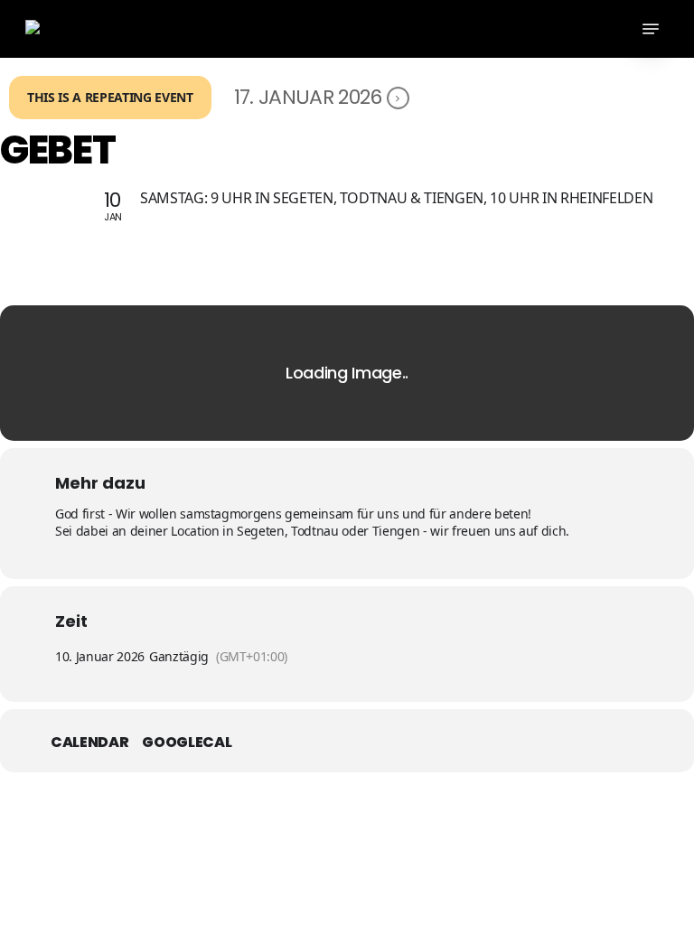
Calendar (89, 742)
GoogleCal (186, 742)
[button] (651, 29)
